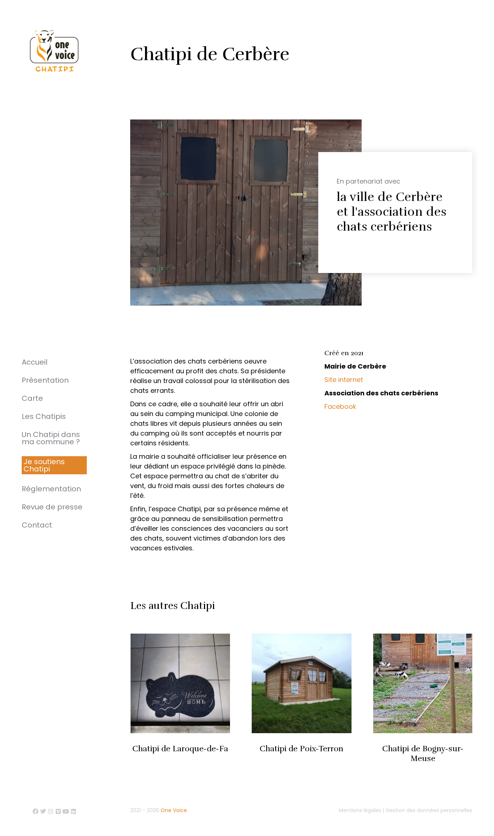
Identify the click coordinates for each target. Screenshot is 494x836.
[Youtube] (66, 811)
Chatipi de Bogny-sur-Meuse (423, 753)
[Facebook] (35, 811)
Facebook (340, 406)
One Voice (174, 810)
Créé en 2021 (343, 353)
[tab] (392, 354)
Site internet (343, 379)
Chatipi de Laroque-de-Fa (180, 748)
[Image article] (180, 683)
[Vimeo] (58, 811)
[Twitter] (43, 811)
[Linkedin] (73, 811)
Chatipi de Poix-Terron (301, 748)
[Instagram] (51, 811)
